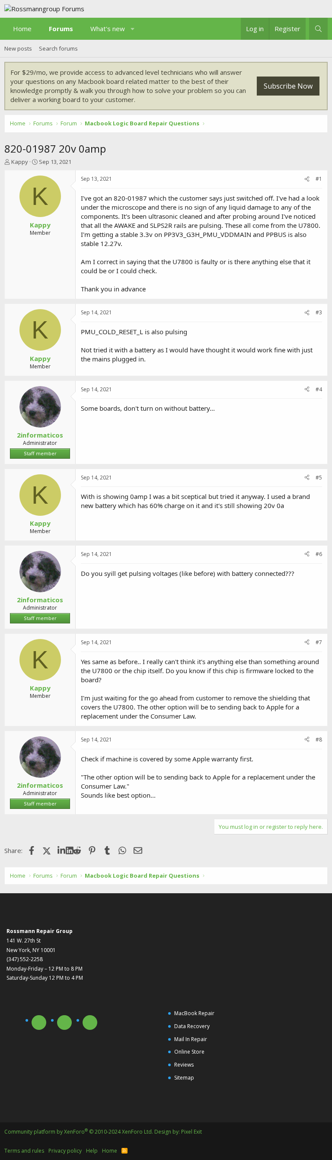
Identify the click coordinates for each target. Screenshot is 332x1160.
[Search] (318, 29)
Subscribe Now (288, 86)
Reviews (184, 1064)
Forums (61, 28)
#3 (319, 312)
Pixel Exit (191, 1131)
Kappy (19, 162)
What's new (107, 28)
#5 (319, 477)
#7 (319, 642)
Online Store (189, 1051)
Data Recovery (192, 1026)
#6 (319, 554)
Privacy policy (65, 1150)
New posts (18, 48)
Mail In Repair (190, 1039)
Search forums (58, 48)
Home (22, 28)
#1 (319, 178)
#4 (319, 389)
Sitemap (184, 1077)
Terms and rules (24, 1150)
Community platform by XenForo (78, 1131)
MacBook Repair (194, 1013)
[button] (133, 29)
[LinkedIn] (61, 850)
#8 (319, 739)
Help (92, 1150)
